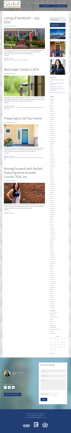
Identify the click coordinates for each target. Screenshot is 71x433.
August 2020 (52, 240)
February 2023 (52, 180)
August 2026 (52, 99)
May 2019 (51, 271)
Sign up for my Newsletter (55, 25)
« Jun (51, 353)
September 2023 (52, 165)
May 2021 (51, 222)
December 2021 (52, 208)
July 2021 (51, 218)
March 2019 (52, 275)
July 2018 (51, 291)
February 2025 (52, 131)
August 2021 (52, 216)
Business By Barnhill (38, 417)
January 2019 (52, 279)
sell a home (38, 157)
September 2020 (52, 238)
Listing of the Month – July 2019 (21, 20)
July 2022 (51, 194)
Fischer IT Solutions (31, 417)
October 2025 (52, 115)
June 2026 (51, 103)
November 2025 (52, 113)
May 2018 (51, 295)
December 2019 (52, 257)
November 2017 (52, 307)
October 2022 (52, 188)
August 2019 (52, 265)
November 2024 (52, 137)
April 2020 (51, 248)
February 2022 (52, 204)
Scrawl (45, 417)
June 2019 (51, 269)
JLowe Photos (34, 415)
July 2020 (51, 242)
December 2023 (52, 159)
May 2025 (51, 125)
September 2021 (52, 214)
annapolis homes (12, 107)
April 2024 (51, 151)
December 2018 (52, 281)
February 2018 (52, 301)
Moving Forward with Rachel (54, 329)
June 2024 (51, 147)
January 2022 (52, 206)
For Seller (51, 321)
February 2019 (52, 277)
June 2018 (51, 293)
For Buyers (52, 319)
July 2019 (51, 267)
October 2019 (52, 261)
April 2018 (51, 297)
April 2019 (51, 273)
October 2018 (52, 285)
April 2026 (51, 107)
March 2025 (52, 129)
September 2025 (52, 117)
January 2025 (52, 133)
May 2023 (51, 174)
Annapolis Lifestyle (53, 313)
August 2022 (52, 192)
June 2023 (51, 172)
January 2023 (52, 182)
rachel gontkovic (24, 60)
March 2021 (52, 226)
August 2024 (52, 143)
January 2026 (52, 111)
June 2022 (51, 196)
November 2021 (52, 210)
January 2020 (52, 255)
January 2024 (52, 157)
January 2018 (52, 303)
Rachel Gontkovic (18, 372)
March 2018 (52, 299)
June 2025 (51, 123)
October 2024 (52, 139)
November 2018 (52, 283)
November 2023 (52, 161)
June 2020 (51, 244)
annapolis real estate (17, 60)
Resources (52, 331)
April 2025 (51, 127)
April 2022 (51, 200)
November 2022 (52, 186)
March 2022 (52, 202)
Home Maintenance (53, 327)
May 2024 (51, 149)
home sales (26, 107)
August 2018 (52, 289)
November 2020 (52, 234)
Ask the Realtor (11, 105)
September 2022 (52, 190)
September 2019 (52, 263)
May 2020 (51, 246)
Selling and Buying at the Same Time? (56, 86)
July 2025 (51, 121)
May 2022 (51, 198)
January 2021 (52, 230)
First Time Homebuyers (54, 317)
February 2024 (52, 155)
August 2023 (52, 167)
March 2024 (52, 153)
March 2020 (52, 251)
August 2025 (52, 119)
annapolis (10, 60)
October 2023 (52, 163)
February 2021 (52, 228)
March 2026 (52, 109)
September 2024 (52, 141)
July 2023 (51, 169)
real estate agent (32, 157)
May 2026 (51, 105)
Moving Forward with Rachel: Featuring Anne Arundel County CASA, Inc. (23, 172)
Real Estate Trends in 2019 (21, 69)
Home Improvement (53, 325)
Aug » (53, 353)
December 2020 (52, 232)
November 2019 (52, 259)
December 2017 (52, 305)
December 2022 (52, 184)
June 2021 (51, 220)
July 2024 (51, 145)
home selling (19, 157)
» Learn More (7, 55)
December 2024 (52, 135)
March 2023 (52, 178)
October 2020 (52, 236)
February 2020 (52, 253)
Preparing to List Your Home (23, 118)
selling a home (6, 108)
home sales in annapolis (32, 107)
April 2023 (51, 176)
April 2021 (51, 224)
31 (55, 349)
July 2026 (51, 101)
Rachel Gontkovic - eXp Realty (12, 5)
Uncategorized (11, 58)
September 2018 (52, 287)
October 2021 (52, 212)
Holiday (51, 323)
